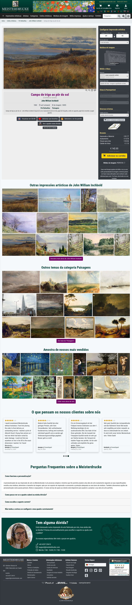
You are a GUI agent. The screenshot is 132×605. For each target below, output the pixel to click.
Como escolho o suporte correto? (18, 502)
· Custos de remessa (52, 568)
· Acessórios (49, 575)
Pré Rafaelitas (23, 21)
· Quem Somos (31, 577)
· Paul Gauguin (69, 568)
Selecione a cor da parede (72, 119)
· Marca (29, 565)
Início (3, 21)
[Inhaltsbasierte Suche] (123, 16)
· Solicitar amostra (51, 577)
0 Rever (54, 128)
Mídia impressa (75, 16)
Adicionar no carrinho (115, 156)
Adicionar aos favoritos (49, 119)
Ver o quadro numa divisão (51, 124)
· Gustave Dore (69, 575)
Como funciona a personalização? (18, 476)
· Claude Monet (69, 565)
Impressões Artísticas (13, 16)
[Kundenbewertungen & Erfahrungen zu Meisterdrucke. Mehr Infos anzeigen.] (119, 567)
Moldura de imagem (60, 16)
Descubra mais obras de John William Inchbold (66, 259)
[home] (3, 16)
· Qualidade (49, 570)
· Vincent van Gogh (70, 563)
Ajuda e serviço (88, 16)
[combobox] (114, 42)
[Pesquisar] (119, 16)
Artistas (26, 16)
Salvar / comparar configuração (115, 120)
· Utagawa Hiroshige (71, 572)
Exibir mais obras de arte (66, 401)
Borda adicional (104, 40)
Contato (98, 16)
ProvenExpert (15, 447)
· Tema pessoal (50, 563)
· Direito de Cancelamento (34, 572)
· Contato (29, 563)
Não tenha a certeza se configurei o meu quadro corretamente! (29, 509)
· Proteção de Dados (32, 570)
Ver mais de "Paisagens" (66, 341)
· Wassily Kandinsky (71, 570)
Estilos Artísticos (46, 16)
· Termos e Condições (33, 568)
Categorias (34, 16)
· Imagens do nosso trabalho (54, 572)
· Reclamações (31, 575)
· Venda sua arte (50, 565)
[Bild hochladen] (128, 16)
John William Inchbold (35, 21)
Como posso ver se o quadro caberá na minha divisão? (26, 495)
